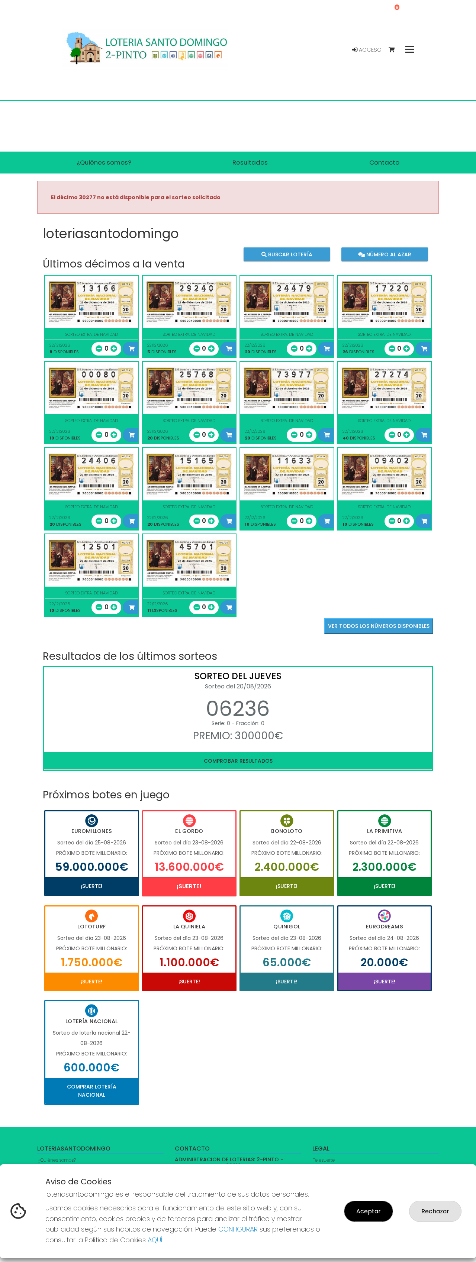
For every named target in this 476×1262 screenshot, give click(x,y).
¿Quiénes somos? (57, 1160)
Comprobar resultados (238, 761)
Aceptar (368, 1211)
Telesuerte (324, 1160)
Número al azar (387, 254)
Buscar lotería (289, 254)
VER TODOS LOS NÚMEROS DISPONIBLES (379, 626)
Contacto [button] (384, 162)
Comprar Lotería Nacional (91, 1091)
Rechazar (435, 1211)
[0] (395, 50)
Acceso (369, 49)
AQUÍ (155, 1240)
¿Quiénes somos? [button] (104, 162)
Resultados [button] (250, 162)
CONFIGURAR (238, 1229)
